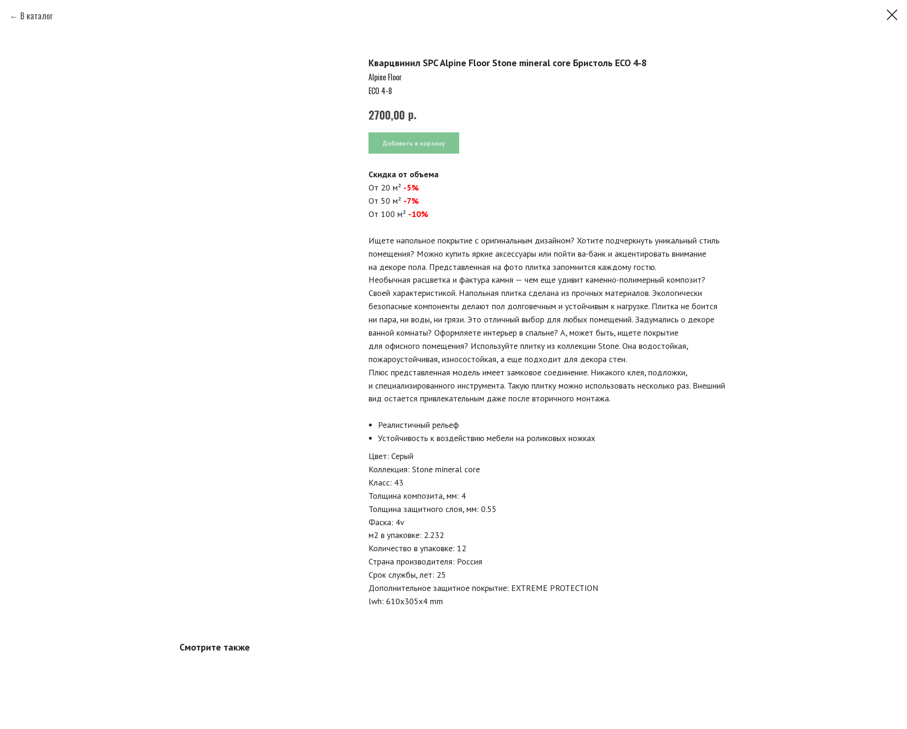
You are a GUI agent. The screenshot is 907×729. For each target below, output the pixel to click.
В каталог (36, 15)
